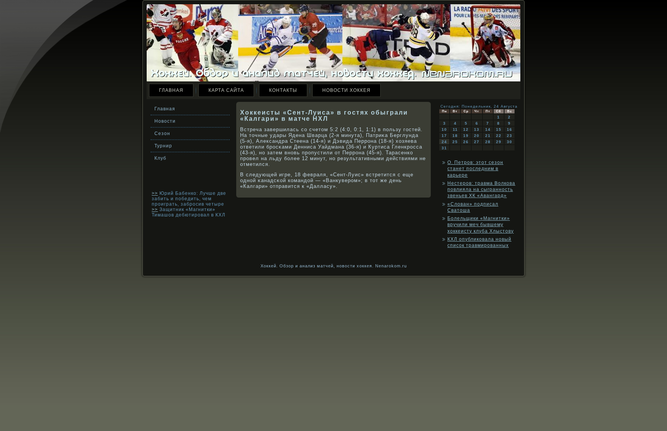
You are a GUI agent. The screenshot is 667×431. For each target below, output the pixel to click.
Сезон (162, 133)
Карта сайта (226, 90)
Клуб (160, 158)
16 (509, 129)
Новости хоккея (346, 90)
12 (466, 129)
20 (476, 136)
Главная (171, 90)
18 (455, 136)
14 (488, 129)
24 (444, 142)
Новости (165, 121)
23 (509, 136)
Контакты (283, 90)
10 (444, 129)
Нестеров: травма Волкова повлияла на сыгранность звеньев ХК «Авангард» (481, 190)
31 (444, 148)
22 (498, 136)
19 (466, 136)
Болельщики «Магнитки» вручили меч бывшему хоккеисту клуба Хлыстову (480, 225)
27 (476, 142)
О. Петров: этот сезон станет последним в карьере (475, 169)
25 (455, 142)
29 (498, 142)
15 (498, 129)
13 (476, 129)
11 (455, 129)
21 (488, 136)
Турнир (163, 146)
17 (444, 136)
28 (488, 142)
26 (466, 142)
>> (155, 193)
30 (509, 142)
